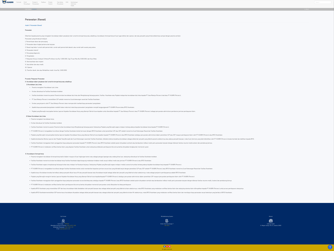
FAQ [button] (67, 2)
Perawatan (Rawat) (36, 25)
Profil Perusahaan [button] (27, 3)
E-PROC (307, 9)
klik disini (167, 225)
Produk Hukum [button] (50, 3)
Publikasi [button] (43, 2)
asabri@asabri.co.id (65, 228)
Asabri (27, 25)
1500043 (34, 9)
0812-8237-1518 (71, 225)
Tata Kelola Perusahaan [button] (60, 3)
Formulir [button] (19, 2)
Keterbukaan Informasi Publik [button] (74, 3)
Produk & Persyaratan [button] (35, 3)
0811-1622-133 (69, 227)
